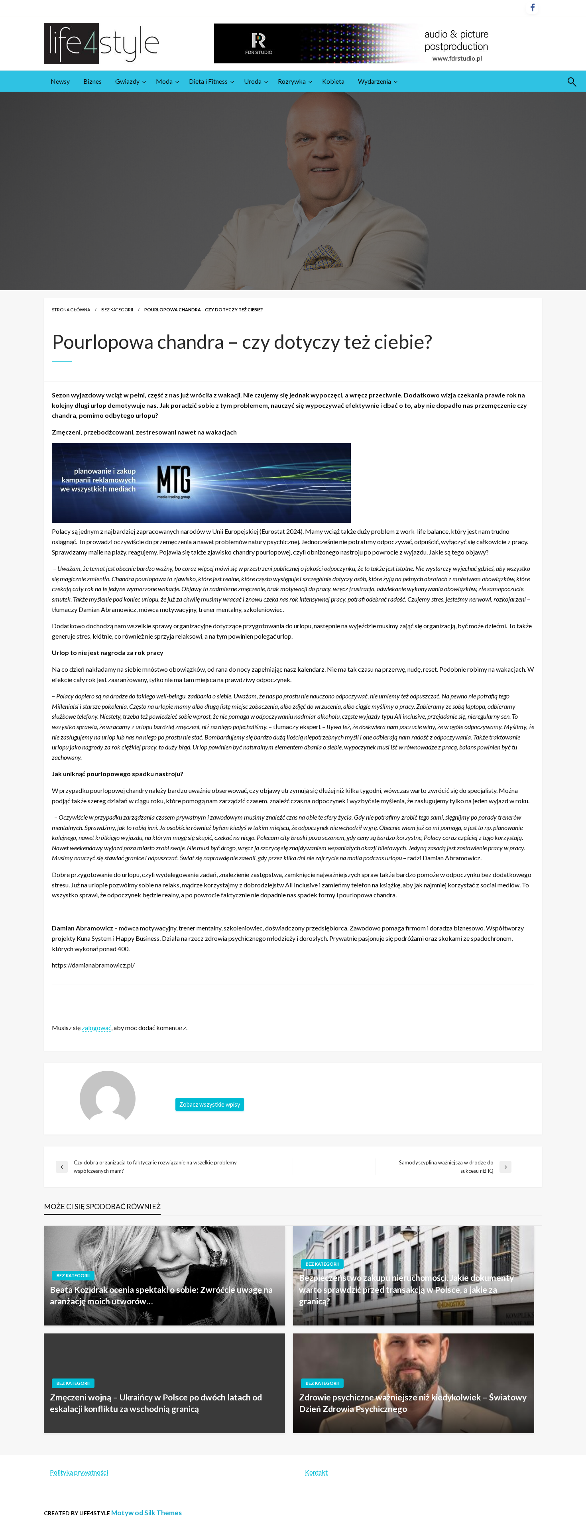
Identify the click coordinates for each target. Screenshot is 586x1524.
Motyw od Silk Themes (146, 1512)
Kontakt (316, 1472)
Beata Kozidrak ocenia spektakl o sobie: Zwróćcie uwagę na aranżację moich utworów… (161, 1295)
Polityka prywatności (79, 1472)
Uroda (253, 81)
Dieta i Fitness (208, 81)
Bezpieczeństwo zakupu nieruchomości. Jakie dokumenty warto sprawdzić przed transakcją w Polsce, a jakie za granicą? (406, 1289)
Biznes (92, 81)
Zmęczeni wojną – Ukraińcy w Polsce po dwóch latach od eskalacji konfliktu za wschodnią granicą (156, 1403)
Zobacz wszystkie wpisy (209, 1104)
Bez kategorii (117, 309)
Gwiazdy (127, 81)
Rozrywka (292, 81)
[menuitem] (60, 81)
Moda (164, 81)
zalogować (96, 1027)
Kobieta (333, 81)
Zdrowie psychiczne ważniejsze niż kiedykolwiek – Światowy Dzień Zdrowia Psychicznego (413, 1403)
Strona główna (71, 309)
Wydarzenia (374, 81)
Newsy (60, 81)
